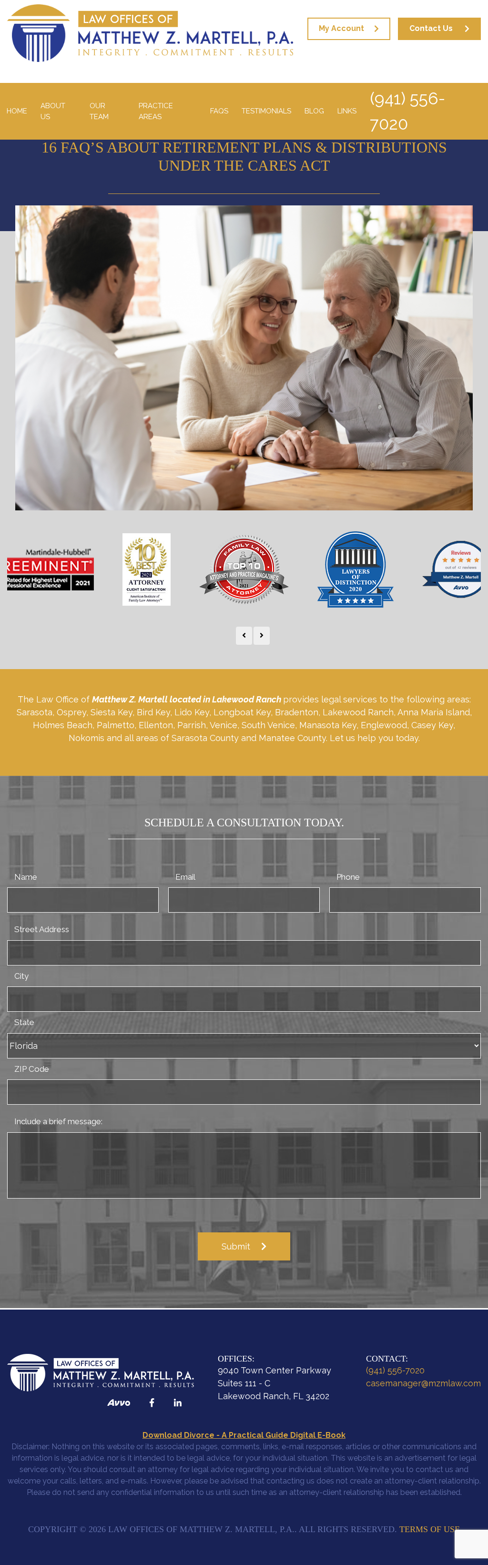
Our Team (99, 111)
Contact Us (431, 28)
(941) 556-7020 (407, 111)
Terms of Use (429, 1529)
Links (346, 111)
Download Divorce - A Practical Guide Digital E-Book (244, 1435)
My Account (341, 28)
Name (25, 877)
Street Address (41, 929)
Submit (236, 1246)
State (24, 1022)
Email (185, 877)
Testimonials (266, 111)
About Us (53, 111)
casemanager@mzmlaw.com (423, 1383)
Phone (348, 877)
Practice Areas (156, 111)
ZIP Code (31, 1069)
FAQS (219, 111)
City (21, 976)
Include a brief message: (58, 1121)
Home (17, 111)
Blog (314, 111)
